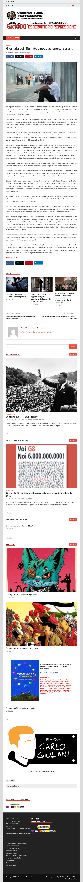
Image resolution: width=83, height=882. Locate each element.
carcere (8, 45)
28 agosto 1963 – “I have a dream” (22, 416)
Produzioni (9, 490)
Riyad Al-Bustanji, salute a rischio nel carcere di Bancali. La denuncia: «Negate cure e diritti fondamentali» (65, 297)
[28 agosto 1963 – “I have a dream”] (41, 385)
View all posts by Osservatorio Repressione (37, 332)
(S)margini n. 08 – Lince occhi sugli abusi (21, 594)
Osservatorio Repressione (23, 52)
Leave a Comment (38, 419)
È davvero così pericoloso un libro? (19, 526)
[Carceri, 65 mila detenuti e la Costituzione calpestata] (17, 285)
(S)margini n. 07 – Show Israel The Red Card (22, 648)
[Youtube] (73, 5)
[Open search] (74, 38)
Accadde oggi (10, 414)
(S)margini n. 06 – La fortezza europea (20, 708)
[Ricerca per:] (41, 346)
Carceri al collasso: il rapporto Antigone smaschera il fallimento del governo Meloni (41, 297)
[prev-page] (7, 433)
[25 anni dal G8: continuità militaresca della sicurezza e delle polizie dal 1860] (41, 466)
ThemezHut (73, 879)
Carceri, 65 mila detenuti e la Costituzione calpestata (16, 295)
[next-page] (10, 433)
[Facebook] (67, 5)
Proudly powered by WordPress (56, 877)
